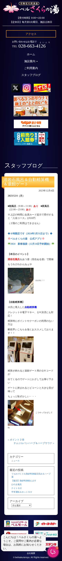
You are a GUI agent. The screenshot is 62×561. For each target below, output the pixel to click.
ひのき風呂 (16, 484)
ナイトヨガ (16, 487)
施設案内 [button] (30, 61)
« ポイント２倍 (16, 439)
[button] (53, 551)
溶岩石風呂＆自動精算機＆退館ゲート (26, 181)
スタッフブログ (31, 74)
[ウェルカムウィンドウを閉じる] (45, 534)
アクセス (31, 34)
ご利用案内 (31, 68)
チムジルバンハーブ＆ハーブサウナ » (34, 443)
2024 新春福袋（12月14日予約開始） (31, 244)
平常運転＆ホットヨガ (21, 491)
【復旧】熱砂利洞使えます (23, 480)
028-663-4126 (32, 46)
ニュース (15, 460)
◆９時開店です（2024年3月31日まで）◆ (30, 233)
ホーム (31, 54)
